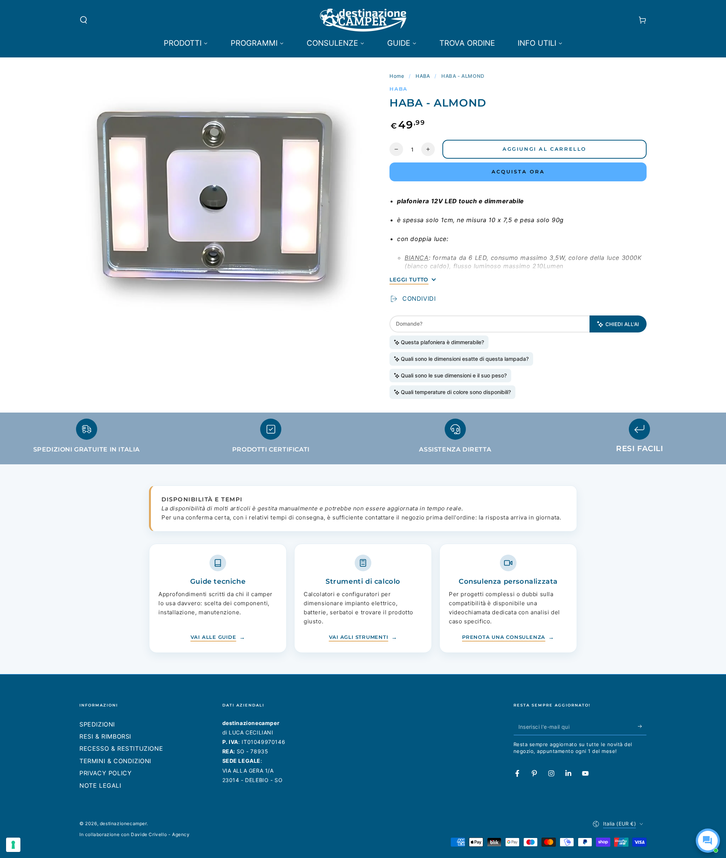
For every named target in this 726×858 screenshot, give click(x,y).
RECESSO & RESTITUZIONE (121, 748)
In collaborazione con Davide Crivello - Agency (134, 834)
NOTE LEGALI (100, 785)
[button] (83, 20)
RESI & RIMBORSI (105, 736)
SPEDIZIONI (97, 724)
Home (396, 76)
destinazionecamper (123, 823)
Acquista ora (518, 172)
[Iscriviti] (642, 726)
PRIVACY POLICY (105, 773)
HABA (423, 76)
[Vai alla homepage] (363, 20)
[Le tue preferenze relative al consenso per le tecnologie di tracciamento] (13, 845)
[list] (363, 439)
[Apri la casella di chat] (708, 841)
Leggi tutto (408, 279)
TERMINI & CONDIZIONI (115, 761)
